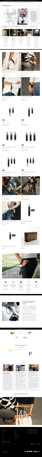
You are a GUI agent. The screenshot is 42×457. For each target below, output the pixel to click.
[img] (21, 346)
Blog (2, 437)
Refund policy (16, 437)
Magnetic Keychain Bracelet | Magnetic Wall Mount (8, 246)
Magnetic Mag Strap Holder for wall (25, 246)
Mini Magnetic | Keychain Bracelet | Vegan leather (8, 71)
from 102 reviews (21, 347)
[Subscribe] (16, 444)
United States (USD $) (5, 452)
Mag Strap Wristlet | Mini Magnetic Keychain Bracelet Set (9, 172)
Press (2, 436)
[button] (16, 6)
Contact (3, 439)
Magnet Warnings (17, 433)
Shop (2, 433)
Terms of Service (17, 436)
